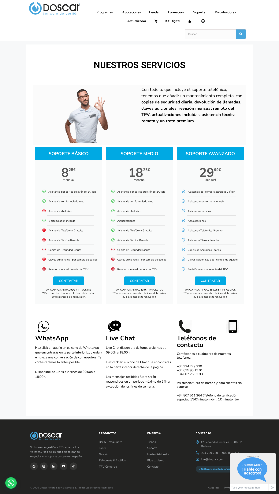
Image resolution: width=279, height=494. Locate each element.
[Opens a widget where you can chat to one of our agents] (253, 472)
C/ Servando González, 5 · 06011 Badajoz (222, 444)
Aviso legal (214, 487)
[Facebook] (34, 466)
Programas (104, 12)
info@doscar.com (212, 459)
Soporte (199, 12)
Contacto (152, 467)
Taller (102, 448)
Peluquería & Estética (112, 460)
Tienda (153, 12)
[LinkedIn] (54, 466)
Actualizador (136, 21)
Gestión (104, 454)
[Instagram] (44, 466)
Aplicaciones (131, 12)
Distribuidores (225, 12)
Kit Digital (172, 21)
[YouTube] (63, 466)
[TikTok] (73, 466)
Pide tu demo (155, 460)
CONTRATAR (68, 281)
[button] (11, 483)
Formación (176, 12)
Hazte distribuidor (158, 454)
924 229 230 (209, 453)
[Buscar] (241, 34)
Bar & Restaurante (110, 442)
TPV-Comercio (108, 467)
